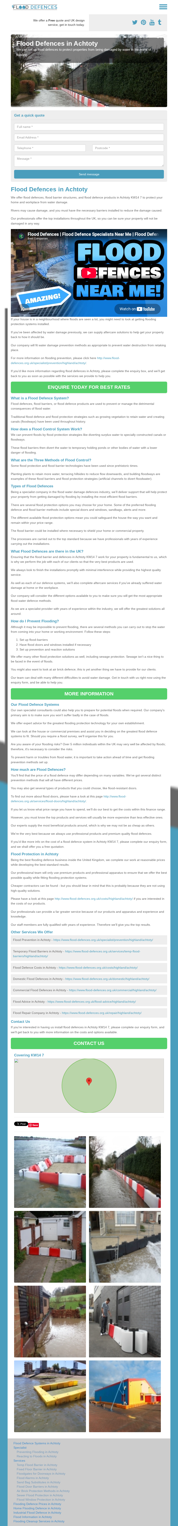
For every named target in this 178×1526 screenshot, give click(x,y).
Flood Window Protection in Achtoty (41, 1499)
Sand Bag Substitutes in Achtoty (38, 1482)
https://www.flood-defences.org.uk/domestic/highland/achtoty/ (107, 979)
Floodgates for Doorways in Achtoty (41, 1473)
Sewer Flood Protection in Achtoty (40, 1495)
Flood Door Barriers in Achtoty (37, 1486)
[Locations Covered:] (13, 6)
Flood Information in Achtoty (32, 1517)
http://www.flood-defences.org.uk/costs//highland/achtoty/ (94, 898)
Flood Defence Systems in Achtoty (36, 1443)
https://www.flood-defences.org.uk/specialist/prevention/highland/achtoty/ (103, 940)
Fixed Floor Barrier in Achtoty (37, 1469)
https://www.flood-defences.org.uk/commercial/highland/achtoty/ (113, 990)
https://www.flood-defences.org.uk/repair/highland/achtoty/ (102, 1013)
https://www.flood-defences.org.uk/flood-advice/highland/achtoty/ (92, 1001)
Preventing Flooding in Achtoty (37, 1452)
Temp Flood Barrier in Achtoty (37, 1465)
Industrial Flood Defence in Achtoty (37, 1512)
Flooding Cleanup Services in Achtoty (38, 1521)
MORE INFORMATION (89, 693)
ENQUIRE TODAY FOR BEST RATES (89, 387)
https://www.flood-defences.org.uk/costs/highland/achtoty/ (98, 967)
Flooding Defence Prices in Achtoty (37, 1504)
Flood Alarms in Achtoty (33, 1478)
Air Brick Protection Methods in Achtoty (43, 1491)
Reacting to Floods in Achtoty (37, 1456)
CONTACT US (89, 1043)
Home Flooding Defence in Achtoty (37, 1508)
